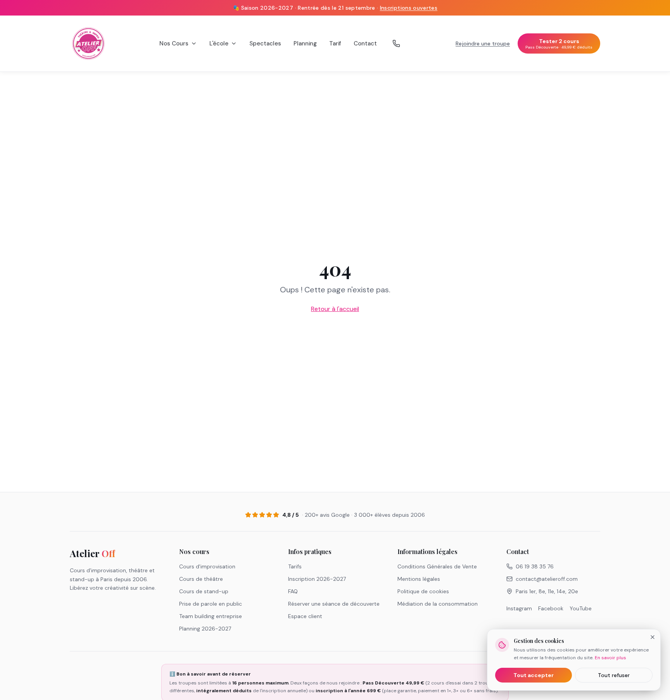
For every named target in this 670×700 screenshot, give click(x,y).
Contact (365, 43)
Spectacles (265, 43)
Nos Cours (173, 43)
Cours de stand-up (203, 591)
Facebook (550, 608)
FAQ (293, 591)
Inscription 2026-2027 (317, 578)
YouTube (581, 608)
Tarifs (295, 566)
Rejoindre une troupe (483, 43)
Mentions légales (418, 578)
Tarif (335, 43)
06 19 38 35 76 (535, 566)
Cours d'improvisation (207, 566)
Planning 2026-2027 (205, 628)
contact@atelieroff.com (547, 578)
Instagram (519, 608)
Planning (305, 43)
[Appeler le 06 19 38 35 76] (396, 43)
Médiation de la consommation (437, 603)
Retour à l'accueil (335, 309)
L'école (218, 43)
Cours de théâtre (201, 578)
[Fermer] (652, 637)
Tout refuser (614, 675)
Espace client (305, 616)
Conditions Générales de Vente (437, 566)
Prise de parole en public (210, 603)
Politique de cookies (423, 591)
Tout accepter (533, 675)
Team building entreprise (210, 616)
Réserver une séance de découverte (334, 603)
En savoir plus (610, 658)
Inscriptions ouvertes (408, 7)
